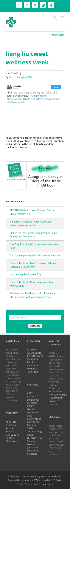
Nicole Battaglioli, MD (20, 77)
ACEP (30, 393)
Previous (58, 35)
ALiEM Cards (34, 352)
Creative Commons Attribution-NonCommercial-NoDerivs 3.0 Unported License (58, 394)
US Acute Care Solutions (35, 439)
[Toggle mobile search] (55, 18)
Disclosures (12, 441)
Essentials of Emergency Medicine (34, 422)
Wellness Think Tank (33, 370)
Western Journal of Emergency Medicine (33, 449)
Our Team (11, 425)
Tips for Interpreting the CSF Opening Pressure (35, 255)
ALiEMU (31, 349)
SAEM (30, 428)
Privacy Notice (46, 484)
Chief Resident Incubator (35, 357)
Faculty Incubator (32, 363)
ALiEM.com (55, 356)
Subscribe (35, 325)
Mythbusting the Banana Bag (25, 274)
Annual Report (9, 430)
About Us (11, 422)
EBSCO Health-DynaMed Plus (32, 410)
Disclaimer (30, 484)
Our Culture (12, 434)
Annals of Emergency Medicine (33, 400)
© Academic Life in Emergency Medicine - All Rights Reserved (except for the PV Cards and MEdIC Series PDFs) (35, 480)
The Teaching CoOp (34, 433)
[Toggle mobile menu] (62, 18)
